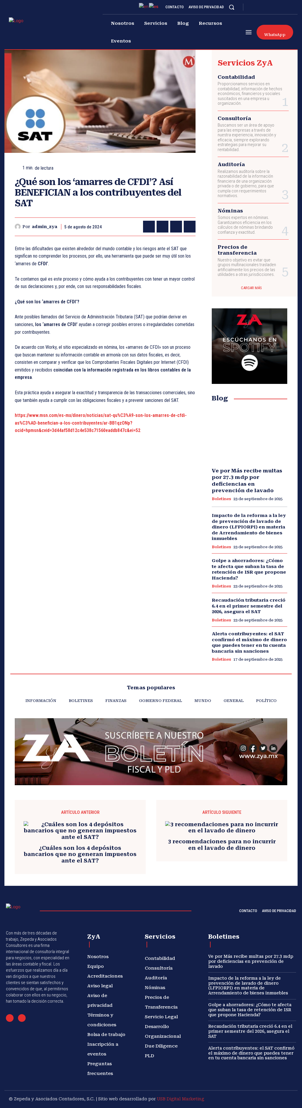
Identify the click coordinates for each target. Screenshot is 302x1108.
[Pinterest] (176, 227)
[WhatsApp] (190, 227)
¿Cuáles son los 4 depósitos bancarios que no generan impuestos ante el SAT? (80, 854)
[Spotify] (274, 7)
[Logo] (27, 30)
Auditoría (231, 164)
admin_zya (44, 226)
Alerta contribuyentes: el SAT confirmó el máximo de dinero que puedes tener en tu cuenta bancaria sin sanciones (249, 642)
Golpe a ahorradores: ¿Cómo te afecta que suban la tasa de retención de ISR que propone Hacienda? (249, 569)
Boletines (221, 499)
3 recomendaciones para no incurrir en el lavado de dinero (222, 844)
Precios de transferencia (237, 250)
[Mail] (10, 1018)
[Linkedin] (266, 7)
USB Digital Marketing (180, 1098)
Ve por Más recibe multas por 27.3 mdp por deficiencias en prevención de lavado (250, 961)
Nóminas (230, 211)
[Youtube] (288, 7)
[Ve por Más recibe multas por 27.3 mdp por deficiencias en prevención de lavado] (249, 435)
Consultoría (234, 118)
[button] (231, 7)
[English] (144, 6)
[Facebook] (252, 7)
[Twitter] (281, 7)
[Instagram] (259, 7)
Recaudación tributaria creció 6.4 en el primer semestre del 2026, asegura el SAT (248, 606)
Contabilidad (236, 77)
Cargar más (251, 288)
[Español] (154, 6)
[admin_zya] (18, 227)
